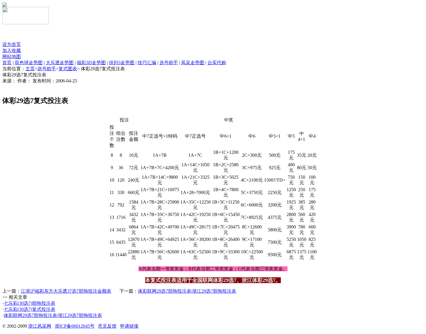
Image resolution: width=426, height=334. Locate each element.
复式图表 (68, 68)
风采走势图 (192, 62)
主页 (30, 68)
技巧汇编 (147, 62)
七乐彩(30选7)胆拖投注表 (29, 303)
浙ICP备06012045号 (74, 326)
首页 (7, 62)
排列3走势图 (121, 62)
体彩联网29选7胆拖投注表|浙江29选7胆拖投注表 (187, 291)
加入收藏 (11, 50)
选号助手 (168, 62)
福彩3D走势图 (91, 62)
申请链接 (129, 326)
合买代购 (216, 62)
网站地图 (11, 56)
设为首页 (11, 44)
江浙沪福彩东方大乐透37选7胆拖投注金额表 (66, 291)
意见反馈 (107, 326)
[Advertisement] (70, 33)
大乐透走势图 (60, 62)
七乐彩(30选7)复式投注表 (29, 309)
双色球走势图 (29, 62)
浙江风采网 (39, 326)
